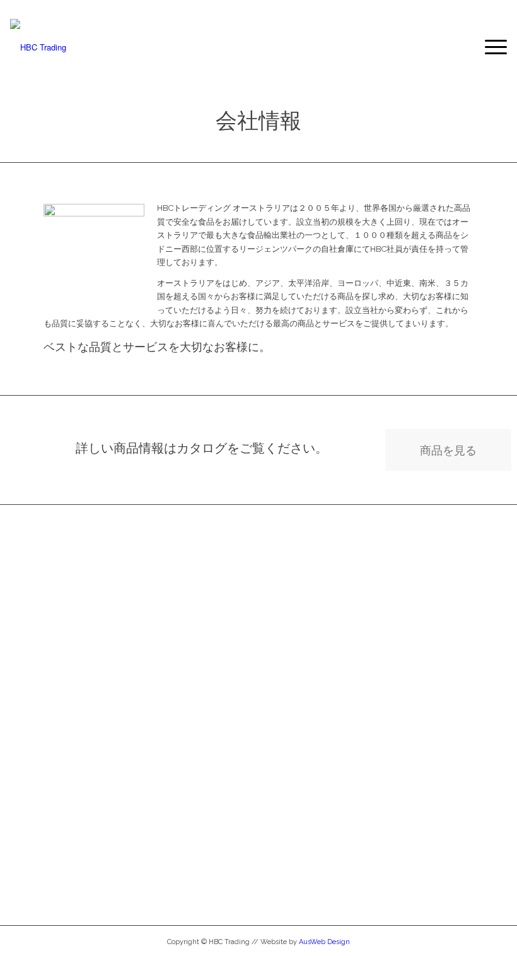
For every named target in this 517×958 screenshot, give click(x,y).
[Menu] (489, 47)
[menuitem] (489, 47)
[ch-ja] (38, 47)
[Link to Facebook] (13, 9)
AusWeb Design (324, 942)
